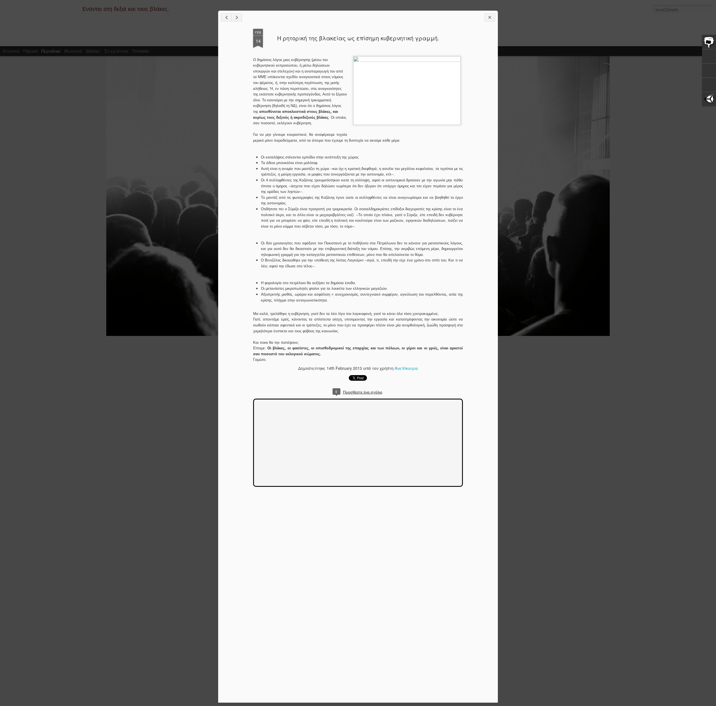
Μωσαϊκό (73, 51)
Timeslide (140, 51)
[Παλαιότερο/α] (236, 17)
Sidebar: (93, 51)
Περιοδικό (50, 51)
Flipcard (30, 51)
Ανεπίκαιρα (406, 368)
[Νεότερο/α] (226, 17)
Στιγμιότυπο (116, 51)
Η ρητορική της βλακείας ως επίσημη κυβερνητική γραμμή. (358, 38)
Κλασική (11, 51)
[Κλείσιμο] (489, 17)
